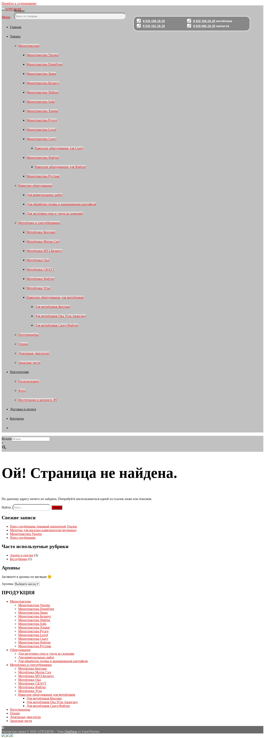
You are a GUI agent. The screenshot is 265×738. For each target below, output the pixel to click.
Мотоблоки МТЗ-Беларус (44, 250)
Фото (22, 390)
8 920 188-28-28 (154, 21)
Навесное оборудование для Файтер (60, 167)
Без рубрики (18, 559)
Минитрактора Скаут (41, 139)
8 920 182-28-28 (154, 26)
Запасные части (29, 362)
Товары (15, 36)
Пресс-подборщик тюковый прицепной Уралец (43, 526)
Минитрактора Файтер (42, 157)
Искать (7, 439)
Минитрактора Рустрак (42, 176)
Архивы (7, 584)
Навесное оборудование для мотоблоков (54, 297)
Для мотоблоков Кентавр (52, 306)
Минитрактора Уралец (42, 55)
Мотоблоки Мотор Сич (42, 241)
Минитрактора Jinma (41, 73)
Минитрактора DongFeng (44, 64)
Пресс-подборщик (23, 537)
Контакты (17, 418)
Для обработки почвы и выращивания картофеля (61, 204)
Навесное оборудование (35, 185)
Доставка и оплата (23, 409)
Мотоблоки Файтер (40, 278)
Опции (23, 344)
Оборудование (20, 650)
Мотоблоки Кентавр (40, 232)
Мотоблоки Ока (37, 260)
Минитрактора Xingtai (42, 111)
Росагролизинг (28, 381)
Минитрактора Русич (41, 120)
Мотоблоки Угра (38, 288)
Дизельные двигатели (33, 353)
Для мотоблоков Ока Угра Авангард (60, 316)
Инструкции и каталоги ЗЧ (37, 400)
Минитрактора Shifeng (42, 92)
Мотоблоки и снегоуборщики (39, 223)
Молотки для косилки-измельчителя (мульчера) (43, 530)
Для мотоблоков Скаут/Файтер (56, 325)
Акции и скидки (21, 555)
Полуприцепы (28, 334)
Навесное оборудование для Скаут (59, 148)
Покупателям (19, 372)
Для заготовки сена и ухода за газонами (54, 213)
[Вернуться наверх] (3, 728)
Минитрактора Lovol (41, 129)
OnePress (71, 731)
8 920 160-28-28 (204, 21)
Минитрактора (28, 45)
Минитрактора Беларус (42, 83)
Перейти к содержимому (19, 3)
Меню (6, 17)
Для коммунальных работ (44, 195)
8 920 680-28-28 (204, 26)
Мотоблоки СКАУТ (40, 269)
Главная (15, 27)
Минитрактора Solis (40, 101)
